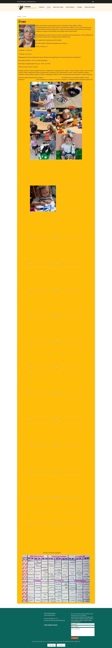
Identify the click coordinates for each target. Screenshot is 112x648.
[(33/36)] (43, 510)
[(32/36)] (69, 484)
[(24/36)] (69, 380)
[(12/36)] (69, 224)
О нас (48, 7)
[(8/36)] (69, 172)
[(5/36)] (43, 146)
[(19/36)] (43, 328)
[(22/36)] (69, 354)
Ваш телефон (75, 626)
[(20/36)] (69, 328)
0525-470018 (48, 613)
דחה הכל (61, 645)
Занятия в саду (58, 7)
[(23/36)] (43, 380)
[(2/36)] (69, 95)
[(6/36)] (69, 146)
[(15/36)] (43, 276)
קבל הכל (51, 645)
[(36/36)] (69, 536)
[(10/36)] (69, 198)
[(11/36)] (43, 224)
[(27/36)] (43, 432)
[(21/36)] (43, 354)
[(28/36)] (69, 432)
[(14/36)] (69, 250)
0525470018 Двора (22, 1)
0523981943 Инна (31, 1)
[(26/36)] (69, 406)
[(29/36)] (43, 458)
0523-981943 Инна (49, 615)
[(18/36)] (69, 302)
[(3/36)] (43, 121)
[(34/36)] (69, 510)
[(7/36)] (43, 172)
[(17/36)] (43, 302)
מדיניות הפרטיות (69, 641)
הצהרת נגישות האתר (50, 625)
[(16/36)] (69, 276)
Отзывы (79, 7)
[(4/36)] (69, 121)
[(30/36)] (69, 458)
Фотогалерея (70, 7)
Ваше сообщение (75, 628)
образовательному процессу (52, 77)
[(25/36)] (43, 406)
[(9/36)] (43, 198)
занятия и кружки (30, 79)
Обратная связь (90, 7)
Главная (41, 7)
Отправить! (75, 638)
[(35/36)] (43, 536)
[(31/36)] (43, 484)
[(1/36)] (43, 95)
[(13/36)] (43, 250)
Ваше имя (74, 624)
